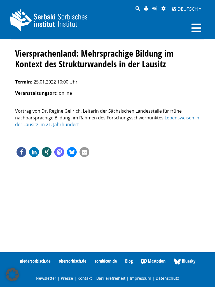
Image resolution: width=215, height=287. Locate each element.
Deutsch (187, 9)
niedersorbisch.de (35, 261)
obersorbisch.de (72, 261)
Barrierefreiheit (110, 278)
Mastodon (156, 261)
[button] (21, 152)
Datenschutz (167, 278)
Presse (67, 278)
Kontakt (85, 278)
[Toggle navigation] (196, 28)
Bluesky (188, 261)
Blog (129, 261)
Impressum (140, 278)
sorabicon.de (106, 261)
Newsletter (46, 278)
